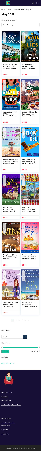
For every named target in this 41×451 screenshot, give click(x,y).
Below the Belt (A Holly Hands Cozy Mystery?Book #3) (29, 162)
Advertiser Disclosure (8, 423)
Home (3, 9)
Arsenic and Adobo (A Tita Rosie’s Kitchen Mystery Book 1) (10, 115)
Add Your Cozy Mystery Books (11, 405)
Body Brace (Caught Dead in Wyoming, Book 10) (10, 257)
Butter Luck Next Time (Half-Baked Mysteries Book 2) (29, 257)
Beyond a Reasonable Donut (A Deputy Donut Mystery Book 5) (29, 210)
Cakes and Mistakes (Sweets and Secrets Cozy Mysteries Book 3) (10, 305)
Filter (5, 351)
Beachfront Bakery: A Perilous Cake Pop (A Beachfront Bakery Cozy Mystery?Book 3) (10, 163)
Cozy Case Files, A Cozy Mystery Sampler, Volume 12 (29, 304)
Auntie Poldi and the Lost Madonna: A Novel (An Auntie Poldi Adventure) (29, 115)
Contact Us (5, 434)
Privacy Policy (5, 426)
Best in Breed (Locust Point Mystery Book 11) (9, 209)
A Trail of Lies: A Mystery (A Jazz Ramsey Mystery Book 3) (28, 67)
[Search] (33, 3)
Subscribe (4, 397)
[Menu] (3, 3)
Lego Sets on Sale (7, 363)
